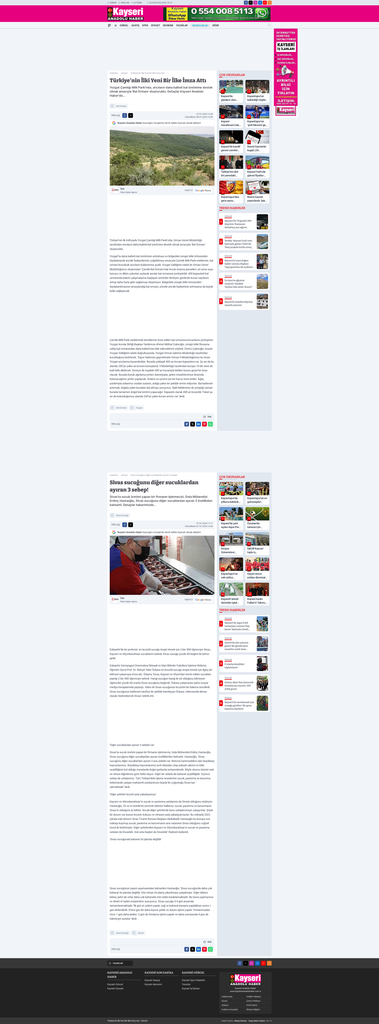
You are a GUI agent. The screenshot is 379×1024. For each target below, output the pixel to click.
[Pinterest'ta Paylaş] (204, 424)
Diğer (215, 25)
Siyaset (155, 25)
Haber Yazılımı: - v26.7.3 (246, 1021)
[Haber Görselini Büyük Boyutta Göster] (162, 156)
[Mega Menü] (109, 25)
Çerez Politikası (253, 1001)
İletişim (138, 2)
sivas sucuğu (122, 515)
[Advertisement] (93, 73)
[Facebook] (246, 3)
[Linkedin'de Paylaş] (198, 424)
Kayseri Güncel (115, 984)
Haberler (114, 73)
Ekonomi (168, 25)
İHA (128, 190)
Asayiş (135, 25)
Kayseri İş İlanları (191, 988)
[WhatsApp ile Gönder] (210, 424)
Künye (113, 2)
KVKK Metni (251, 1005)
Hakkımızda (227, 996)
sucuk (141, 933)
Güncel (124, 25)
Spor (145, 25)
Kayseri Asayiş (152, 980)
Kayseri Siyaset (115, 988)
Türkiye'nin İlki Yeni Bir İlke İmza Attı (148, 73)
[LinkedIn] (260, 3)
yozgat (139, 408)
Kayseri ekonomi (153, 984)
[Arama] (270, 25)
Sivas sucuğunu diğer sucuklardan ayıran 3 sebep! (154, 475)
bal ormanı (121, 106)
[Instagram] (255, 3)
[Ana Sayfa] (115, 25)
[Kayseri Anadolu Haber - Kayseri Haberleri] (245, 980)
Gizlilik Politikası (253, 996)
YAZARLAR (118, 963)
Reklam (125, 2)
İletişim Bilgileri (253, 1009)
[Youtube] (265, 3)
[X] (251, 3)
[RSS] (270, 3)
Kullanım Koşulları (230, 1009)
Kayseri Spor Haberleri (193, 980)
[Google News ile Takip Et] (203, 190)
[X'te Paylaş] (130, 115)
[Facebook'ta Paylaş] (124, 115)
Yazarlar (182, 25)
